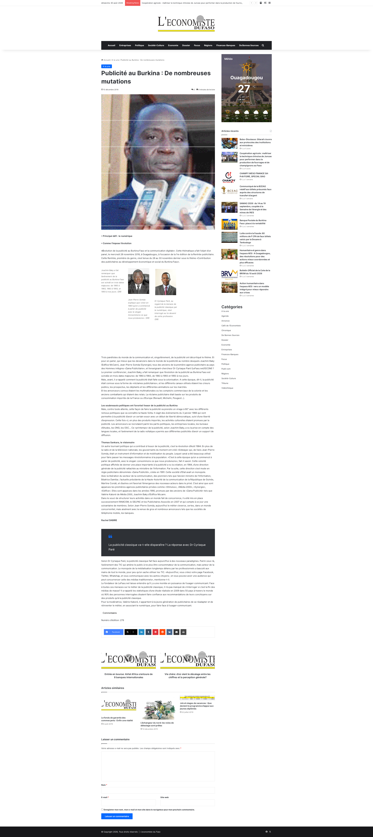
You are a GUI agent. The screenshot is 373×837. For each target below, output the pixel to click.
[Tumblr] (148, 632)
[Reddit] (162, 632)
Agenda (224, 316)
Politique (139, 45)
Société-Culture (156, 45)
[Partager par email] (176, 632)
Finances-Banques (225, 45)
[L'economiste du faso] (186, 22)
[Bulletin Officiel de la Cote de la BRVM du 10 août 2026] (229, 274)
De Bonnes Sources (249, 45)
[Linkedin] (141, 632)
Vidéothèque (227, 388)
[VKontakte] (169, 632)
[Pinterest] (155, 632)
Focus (197, 45)
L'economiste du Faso (150, 832)
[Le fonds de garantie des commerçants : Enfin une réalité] (118, 705)
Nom (104, 785)
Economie (173, 45)
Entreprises (125, 45)
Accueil (111, 45)
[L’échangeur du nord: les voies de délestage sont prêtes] (158, 707)
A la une (115, 60)
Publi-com (226, 369)
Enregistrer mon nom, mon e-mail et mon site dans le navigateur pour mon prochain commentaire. (149, 809)
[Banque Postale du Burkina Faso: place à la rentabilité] (229, 224)
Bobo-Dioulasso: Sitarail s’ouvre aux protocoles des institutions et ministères (256, 142)
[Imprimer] (183, 632)
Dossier (186, 45)
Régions (208, 45)
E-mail (105, 797)
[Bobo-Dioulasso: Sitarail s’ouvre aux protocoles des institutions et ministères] (229, 143)
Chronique (226, 330)
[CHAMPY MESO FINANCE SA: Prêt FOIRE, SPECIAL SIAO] (229, 177)
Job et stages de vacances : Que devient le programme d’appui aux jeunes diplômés (197, 706)
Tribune (224, 383)
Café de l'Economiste (231, 325)
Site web (164, 797)
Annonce (225, 321)
